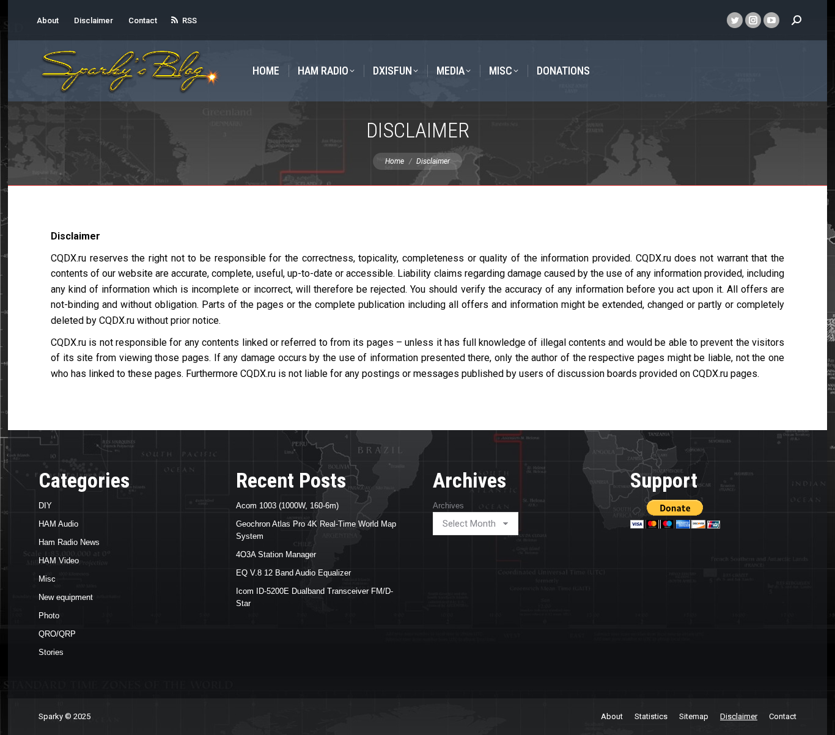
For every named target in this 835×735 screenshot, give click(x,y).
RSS (189, 20)
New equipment (66, 597)
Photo (49, 615)
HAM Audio (58, 523)
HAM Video (59, 560)
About (48, 20)
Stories (51, 652)
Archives (448, 505)
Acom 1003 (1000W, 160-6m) (287, 505)
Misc (47, 578)
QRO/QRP (57, 633)
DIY (45, 505)
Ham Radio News (69, 542)
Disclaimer (93, 20)
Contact (142, 20)
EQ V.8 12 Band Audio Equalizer (293, 572)
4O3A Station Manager (276, 554)
